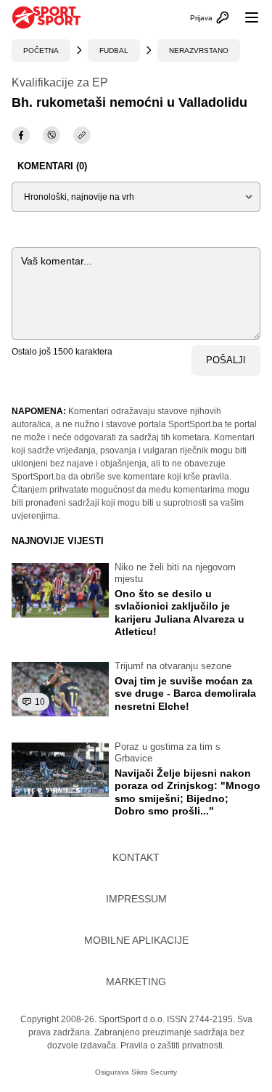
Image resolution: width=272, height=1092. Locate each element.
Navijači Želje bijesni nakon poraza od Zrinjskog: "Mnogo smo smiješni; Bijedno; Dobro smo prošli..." (187, 792)
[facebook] (21, 135)
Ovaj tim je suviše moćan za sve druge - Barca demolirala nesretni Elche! (185, 693)
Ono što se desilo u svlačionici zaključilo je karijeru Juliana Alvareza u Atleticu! (179, 613)
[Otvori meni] (245, 17)
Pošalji (226, 360)
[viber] (51, 135)
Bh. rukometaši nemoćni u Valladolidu (129, 102)
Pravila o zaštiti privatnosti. (172, 1045)
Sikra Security (154, 1072)
